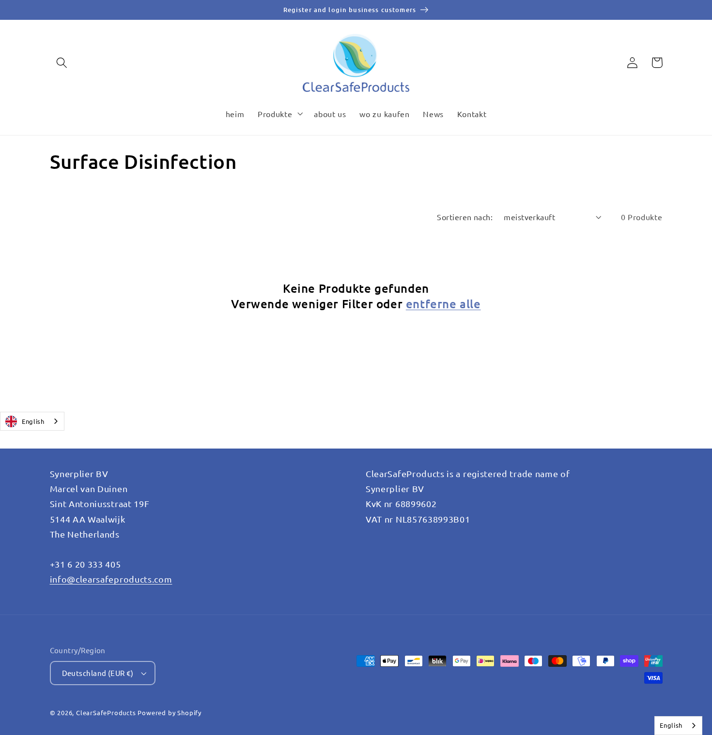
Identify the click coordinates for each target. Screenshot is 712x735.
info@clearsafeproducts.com (111, 579)
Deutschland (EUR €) (98, 672)
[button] (62, 62)
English (33, 421)
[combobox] (32, 421)
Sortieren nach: (465, 217)
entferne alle (443, 303)
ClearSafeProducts (106, 712)
